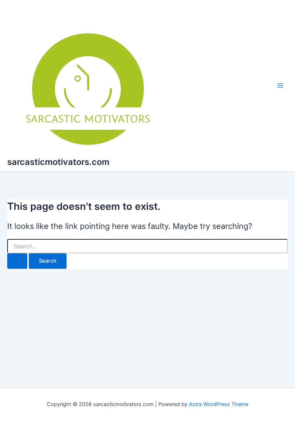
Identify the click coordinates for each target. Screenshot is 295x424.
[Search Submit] (17, 261)
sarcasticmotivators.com (58, 162)
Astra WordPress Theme (218, 404)
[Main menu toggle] (280, 85)
